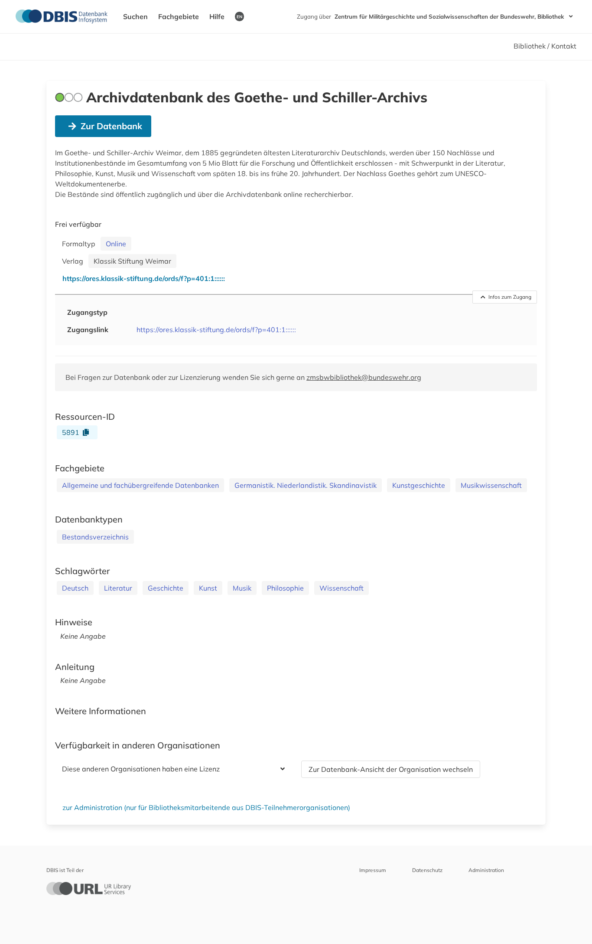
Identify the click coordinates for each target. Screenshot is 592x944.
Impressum (372, 870)
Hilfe (216, 16)
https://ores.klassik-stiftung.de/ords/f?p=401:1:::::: (216, 329)
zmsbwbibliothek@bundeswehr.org (363, 377)
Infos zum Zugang (509, 297)
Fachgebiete (178, 16)
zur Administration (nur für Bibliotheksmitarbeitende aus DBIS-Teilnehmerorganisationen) (206, 807)
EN (239, 16)
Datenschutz (427, 870)
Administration (486, 870)
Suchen (135, 16)
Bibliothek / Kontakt (545, 46)
